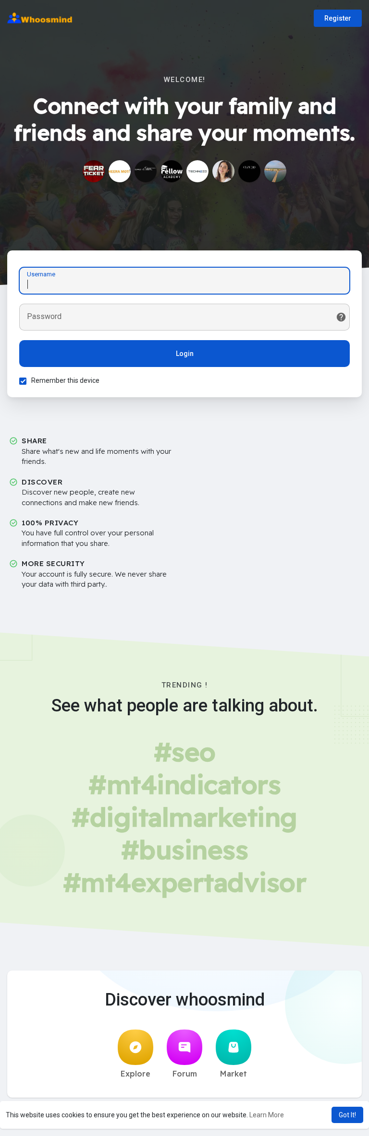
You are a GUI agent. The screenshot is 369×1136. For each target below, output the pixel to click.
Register (337, 18)
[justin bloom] (275, 171)
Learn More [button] (266, 1115)
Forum (184, 1073)
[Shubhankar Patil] (146, 171)
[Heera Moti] (120, 171)
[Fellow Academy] (171, 171)
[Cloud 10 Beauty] (249, 171)
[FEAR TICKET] (94, 171)
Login (185, 353)
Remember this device (65, 380)
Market (233, 1073)
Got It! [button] (347, 1115)
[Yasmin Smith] (223, 171)
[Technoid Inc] (197, 171)
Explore (135, 1073)
